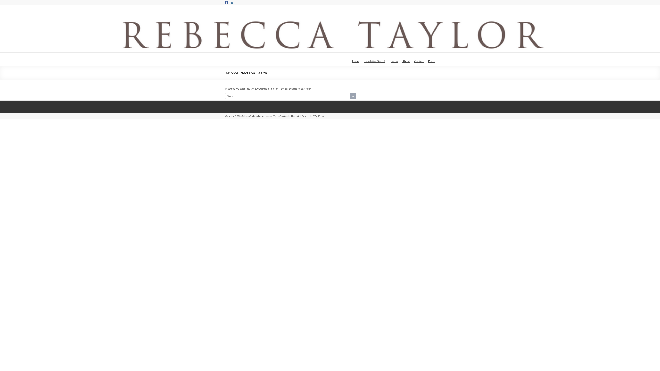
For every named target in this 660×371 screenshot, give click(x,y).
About (406, 61)
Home (355, 61)
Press (431, 61)
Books (394, 61)
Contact (419, 61)
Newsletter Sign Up (375, 61)
